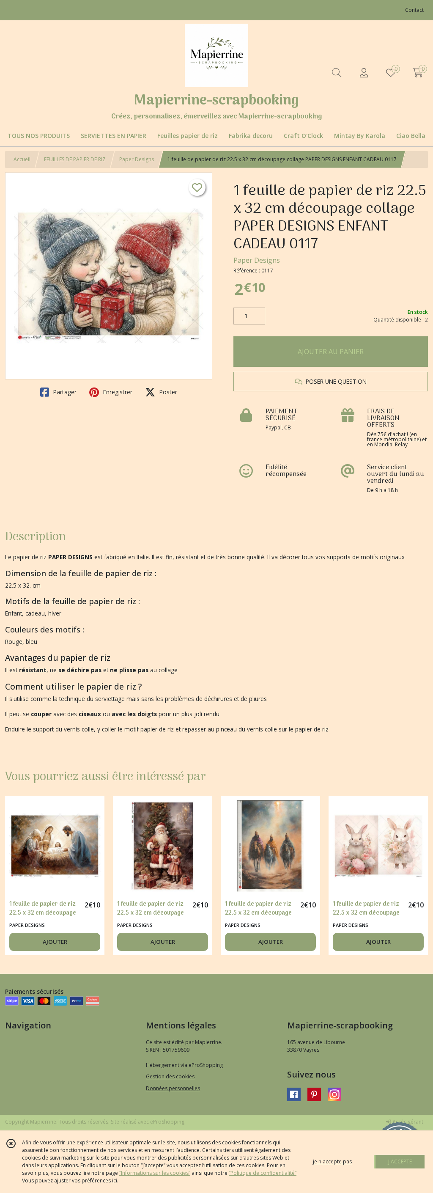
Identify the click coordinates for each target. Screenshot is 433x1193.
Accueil (22, 159)
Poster (167, 392)
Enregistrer (116, 392)
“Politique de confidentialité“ (262, 1173)
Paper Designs (136, 159)
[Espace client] (364, 72)
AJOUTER (55, 942)
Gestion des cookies (170, 1076)
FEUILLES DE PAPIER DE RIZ (75, 159)
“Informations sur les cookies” (154, 1173)
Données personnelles (173, 1088)
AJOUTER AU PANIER (331, 351)
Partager (64, 392)
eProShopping (167, 1121)
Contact (414, 10)
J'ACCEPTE (400, 1161)
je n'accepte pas (332, 1161)
